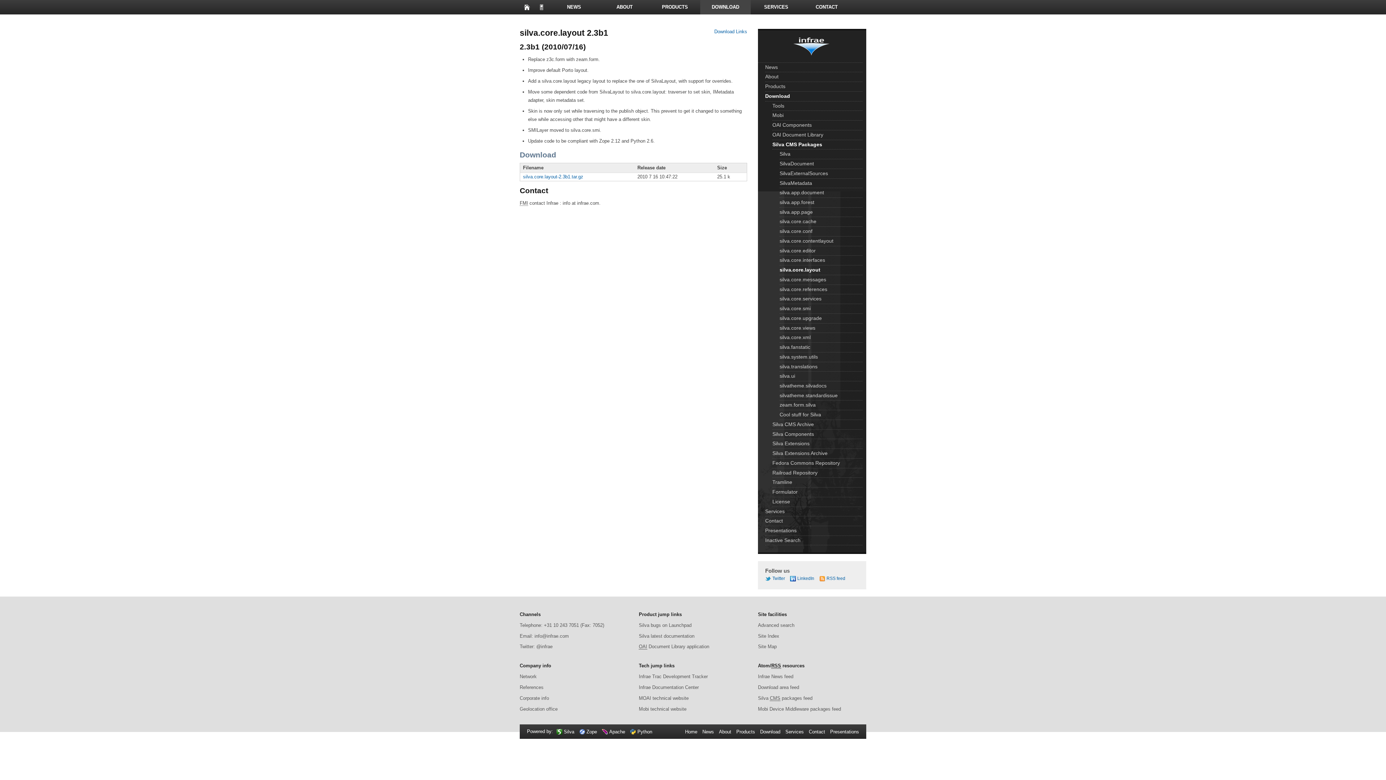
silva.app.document (802, 192)
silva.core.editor (798, 251)
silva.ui (787, 376)
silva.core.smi (795, 308)
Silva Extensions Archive (800, 453)
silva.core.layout (800, 270)
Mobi (778, 115)
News (574, 7)
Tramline (782, 482)
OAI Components (792, 125)
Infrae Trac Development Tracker (673, 676)
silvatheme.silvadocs (803, 386)
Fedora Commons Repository (806, 463)
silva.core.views (797, 328)
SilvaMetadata (796, 183)
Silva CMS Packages (797, 144)
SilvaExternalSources (804, 173)
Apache (617, 731)
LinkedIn (805, 578)
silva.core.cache (798, 221)
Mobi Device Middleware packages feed (799, 709)
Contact (827, 7)
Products (675, 7)
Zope (592, 731)
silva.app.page (796, 212)
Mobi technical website (663, 709)
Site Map (767, 646)
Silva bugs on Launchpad (665, 625)
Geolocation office (539, 709)
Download (725, 7)
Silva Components (793, 434)
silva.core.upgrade (801, 318)
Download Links (730, 31)
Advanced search (776, 625)
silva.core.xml (795, 337)
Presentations (545, 21)
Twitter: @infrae (536, 646)
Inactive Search (783, 540)
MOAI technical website (664, 698)
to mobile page (541, 7)
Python (644, 731)
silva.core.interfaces (802, 260)
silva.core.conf (796, 231)
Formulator (785, 492)
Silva (785, 154)
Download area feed (778, 687)
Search (577, 21)
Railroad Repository (795, 473)
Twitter (778, 578)
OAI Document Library (797, 135)
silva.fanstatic (795, 347)
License (781, 501)
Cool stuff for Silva (800, 414)
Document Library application (674, 646)
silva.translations (799, 366)
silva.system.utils (799, 357)
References (532, 687)
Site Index (768, 636)
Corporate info (534, 698)
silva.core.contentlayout (806, 241)
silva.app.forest (797, 202)
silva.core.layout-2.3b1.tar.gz (553, 176)
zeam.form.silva (798, 405)
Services (776, 7)
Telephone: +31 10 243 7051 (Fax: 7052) (562, 625)
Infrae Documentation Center (669, 687)
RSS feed (836, 578)
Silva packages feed (785, 698)
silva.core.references (803, 289)
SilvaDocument (797, 163)
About (624, 7)
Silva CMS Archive (793, 424)
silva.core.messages (803, 279)
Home (527, 7)
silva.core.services (800, 299)
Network (528, 676)
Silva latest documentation (666, 636)
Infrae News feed (775, 676)
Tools (778, 106)
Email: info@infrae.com (544, 636)
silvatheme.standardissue (809, 395)
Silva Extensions (791, 443)
